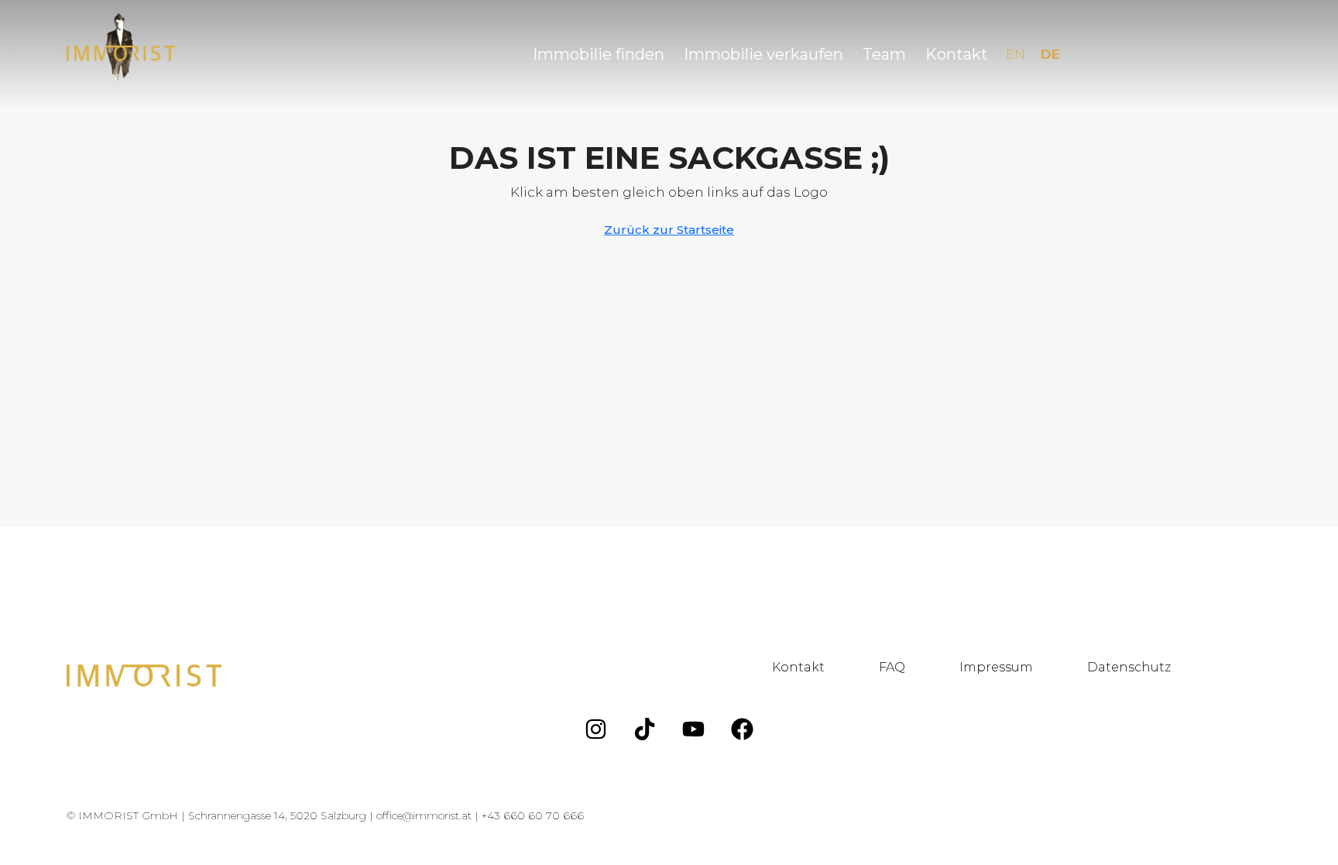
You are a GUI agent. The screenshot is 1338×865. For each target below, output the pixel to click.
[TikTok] (645, 728)
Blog (1240, 667)
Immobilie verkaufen (763, 54)
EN (1015, 54)
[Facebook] (742, 728)
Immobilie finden (598, 54)
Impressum (996, 667)
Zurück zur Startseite (669, 229)
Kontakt (956, 54)
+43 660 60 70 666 (533, 815)
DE (1050, 54)
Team (884, 54)
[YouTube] (693, 728)
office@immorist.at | (429, 815)
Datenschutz (1129, 667)
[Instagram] (596, 728)
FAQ (892, 667)
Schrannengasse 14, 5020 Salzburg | (282, 815)
